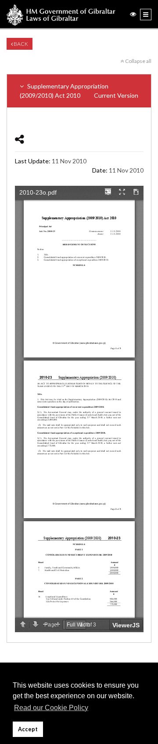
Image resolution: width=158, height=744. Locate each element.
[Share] (19, 139)
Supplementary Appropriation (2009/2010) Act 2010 (79, 90)
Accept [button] (28, 729)
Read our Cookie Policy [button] (51, 707)
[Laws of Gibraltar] (61, 14)
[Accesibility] (133, 13)
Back (20, 44)
